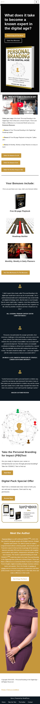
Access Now (8, 498)
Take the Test (12, 702)
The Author (22, 702)
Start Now (7, 473)
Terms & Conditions (13, 689)
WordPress (26, 698)
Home (3, 702)
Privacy (3, 689)
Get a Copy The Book (20, 579)
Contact (30, 702)
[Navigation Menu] (36, 2)
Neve (12, 698)
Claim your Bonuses (13, 40)
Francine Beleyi (6, 539)
